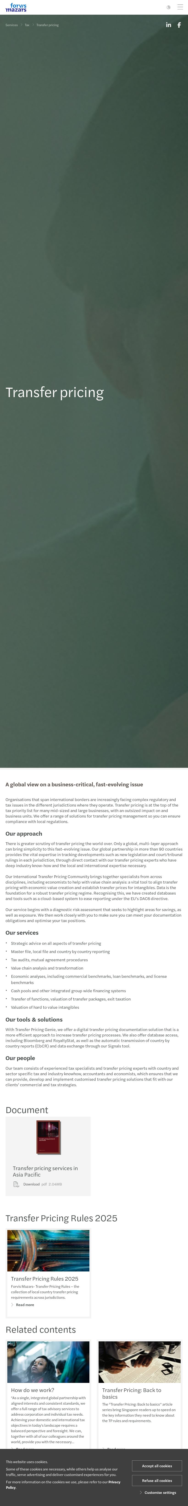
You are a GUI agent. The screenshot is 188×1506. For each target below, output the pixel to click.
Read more (25, 1304)
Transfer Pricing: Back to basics (131, 1393)
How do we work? (32, 1390)
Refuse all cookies (157, 1480)
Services (12, 24)
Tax (27, 24)
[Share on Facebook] (179, 25)
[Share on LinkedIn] (168, 25)
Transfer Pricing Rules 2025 (44, 1278)
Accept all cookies (157, 1465)
